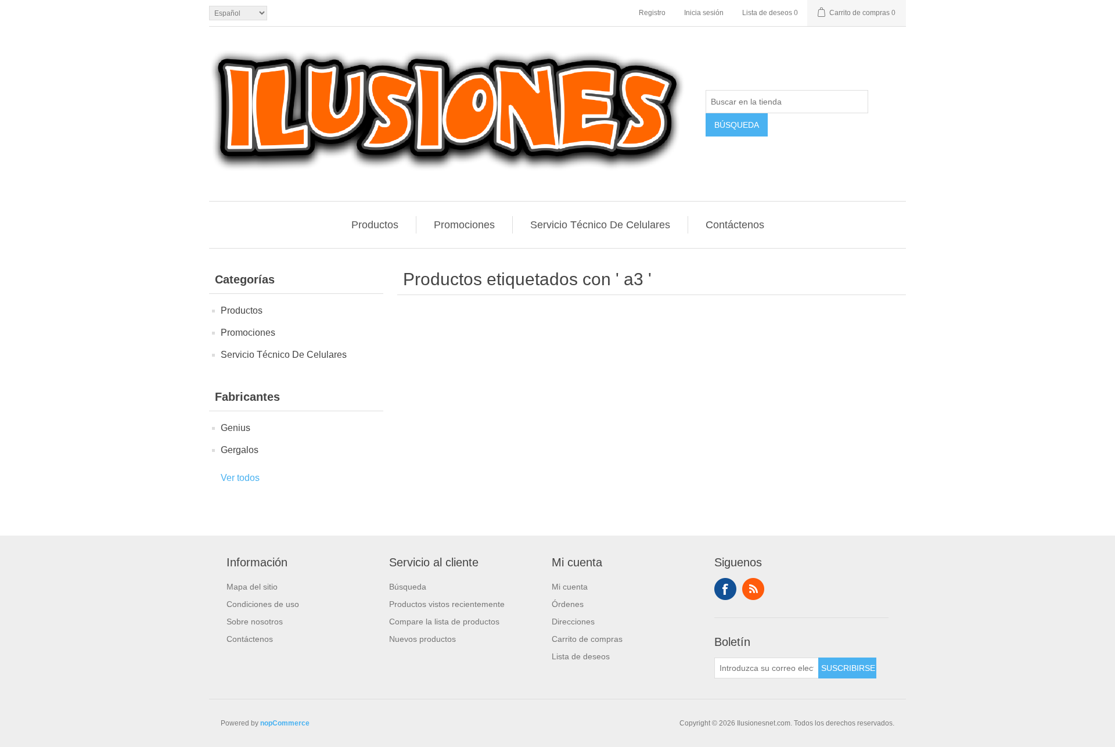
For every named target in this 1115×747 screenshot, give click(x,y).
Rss (753, 589)
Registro (652, 13)
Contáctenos (735, 225)
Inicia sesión (704, 13)
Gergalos (239, 450)
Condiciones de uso (262, 604)
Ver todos (240, 478)
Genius (235, 428)
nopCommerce (285, 723)
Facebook (725, 589)
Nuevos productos (422, 639)
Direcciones (573, 621)
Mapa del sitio (252, 586)
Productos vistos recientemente (447, 604)
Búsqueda (407, 586)
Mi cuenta (570, 586)
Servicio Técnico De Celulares (600, 225)
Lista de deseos (581, 656)
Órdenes (568, 604)
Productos (374, 225)
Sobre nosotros (254, 621)
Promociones (464, 225)
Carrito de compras (587, 639)
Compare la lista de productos (444, 621)
